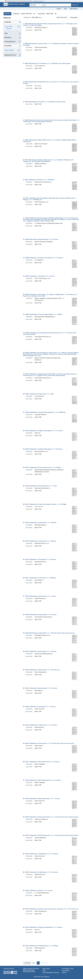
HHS (42, 976)
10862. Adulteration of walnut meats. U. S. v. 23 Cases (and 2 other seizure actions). (49, 743)
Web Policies (46, 968)
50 (73, 17)
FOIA (43, 970)
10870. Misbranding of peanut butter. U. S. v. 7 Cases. (40, 596)
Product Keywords (9, 41)
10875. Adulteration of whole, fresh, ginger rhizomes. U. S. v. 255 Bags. (46, 504)
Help (65, 9)
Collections (7, 22)
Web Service (74, 9)
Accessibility (65, 970)
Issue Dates (7, 45)
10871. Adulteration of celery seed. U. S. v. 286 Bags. (40, 578)
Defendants (7, 37)
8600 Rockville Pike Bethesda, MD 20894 (29, 970)
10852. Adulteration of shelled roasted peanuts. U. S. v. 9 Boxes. (44, 927)
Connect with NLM (9, 968)
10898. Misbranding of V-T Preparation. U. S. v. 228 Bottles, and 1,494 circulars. (47, 63)
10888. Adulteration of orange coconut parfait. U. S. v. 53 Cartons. (44, 257)
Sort (61, 17)
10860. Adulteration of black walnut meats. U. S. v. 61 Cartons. (43, 780)
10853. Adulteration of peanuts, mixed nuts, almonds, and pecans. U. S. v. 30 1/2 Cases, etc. (52, 909)
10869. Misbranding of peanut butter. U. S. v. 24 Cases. (41, 614)
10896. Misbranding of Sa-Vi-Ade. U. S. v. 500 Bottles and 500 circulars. (45, 101)
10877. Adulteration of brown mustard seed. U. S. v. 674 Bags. (43, 467)
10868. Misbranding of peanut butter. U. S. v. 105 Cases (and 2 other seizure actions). (50, 633)
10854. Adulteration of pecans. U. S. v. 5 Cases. (39, 890)
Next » (40, 17)
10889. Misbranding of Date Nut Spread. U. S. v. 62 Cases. (42, 239)
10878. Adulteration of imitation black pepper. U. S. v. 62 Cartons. (44, 449)
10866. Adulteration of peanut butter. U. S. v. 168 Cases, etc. (42, 670)
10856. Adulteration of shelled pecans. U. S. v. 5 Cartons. (41, 854)
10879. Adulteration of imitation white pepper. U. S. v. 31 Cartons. (44, 430)
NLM (35, 976)
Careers (64, 972)
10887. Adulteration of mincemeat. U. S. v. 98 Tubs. (40, 276)
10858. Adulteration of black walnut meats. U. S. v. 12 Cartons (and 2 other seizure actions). (52, 817)
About (59, 9)
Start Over (7, 13)
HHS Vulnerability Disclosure (50, 972)
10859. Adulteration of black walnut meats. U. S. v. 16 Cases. (42, 798)
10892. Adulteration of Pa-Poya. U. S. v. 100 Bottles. (39, 179)
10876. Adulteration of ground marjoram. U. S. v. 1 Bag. (41, 486)
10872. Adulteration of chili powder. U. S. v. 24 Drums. (40, 559)
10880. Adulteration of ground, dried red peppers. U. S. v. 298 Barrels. (45, 412)
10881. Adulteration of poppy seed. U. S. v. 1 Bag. (39, 394)
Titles (6, 33)
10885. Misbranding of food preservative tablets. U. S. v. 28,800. (43, 314)
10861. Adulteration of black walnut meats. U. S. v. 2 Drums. (42, 761)
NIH (39, 976)
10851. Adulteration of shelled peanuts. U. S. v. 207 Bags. (41, 945)
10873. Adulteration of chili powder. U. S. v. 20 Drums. (40, 541)
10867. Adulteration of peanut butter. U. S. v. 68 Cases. (41, 651)
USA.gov (46, 976)
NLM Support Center (68, 968)
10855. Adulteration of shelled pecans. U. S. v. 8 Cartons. (41, 872)
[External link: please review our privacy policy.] (5, 972)
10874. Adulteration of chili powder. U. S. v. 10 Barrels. (41, 522)
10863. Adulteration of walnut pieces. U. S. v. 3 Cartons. (41, 725)
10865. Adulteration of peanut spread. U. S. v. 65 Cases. (41, 688)
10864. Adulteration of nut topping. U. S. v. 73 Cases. (40, 706)
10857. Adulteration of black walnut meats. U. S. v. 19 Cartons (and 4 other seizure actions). (52, 835)
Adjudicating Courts (10, 55)
